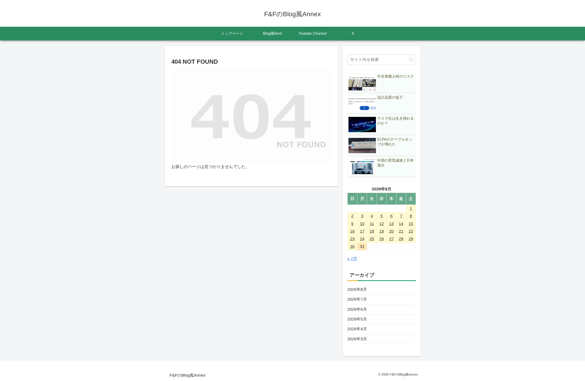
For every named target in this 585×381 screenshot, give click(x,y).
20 (391, 231)
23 (352, 238)
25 (372, 238)
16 (352, 231)
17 (362, 231)
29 (411, 238)
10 (362, 223)
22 (411, 231)
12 (381, 223)
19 (381, 231)
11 (372, 223)
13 (391, 223)
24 (362, 238)
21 (401, 231)
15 (411, 223)
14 (401, 223)
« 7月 (352, 258)
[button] (411, 59)
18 (372, 231)
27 (391, 238)
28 (401, 238)
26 (381, 238)
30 (352, 246)
